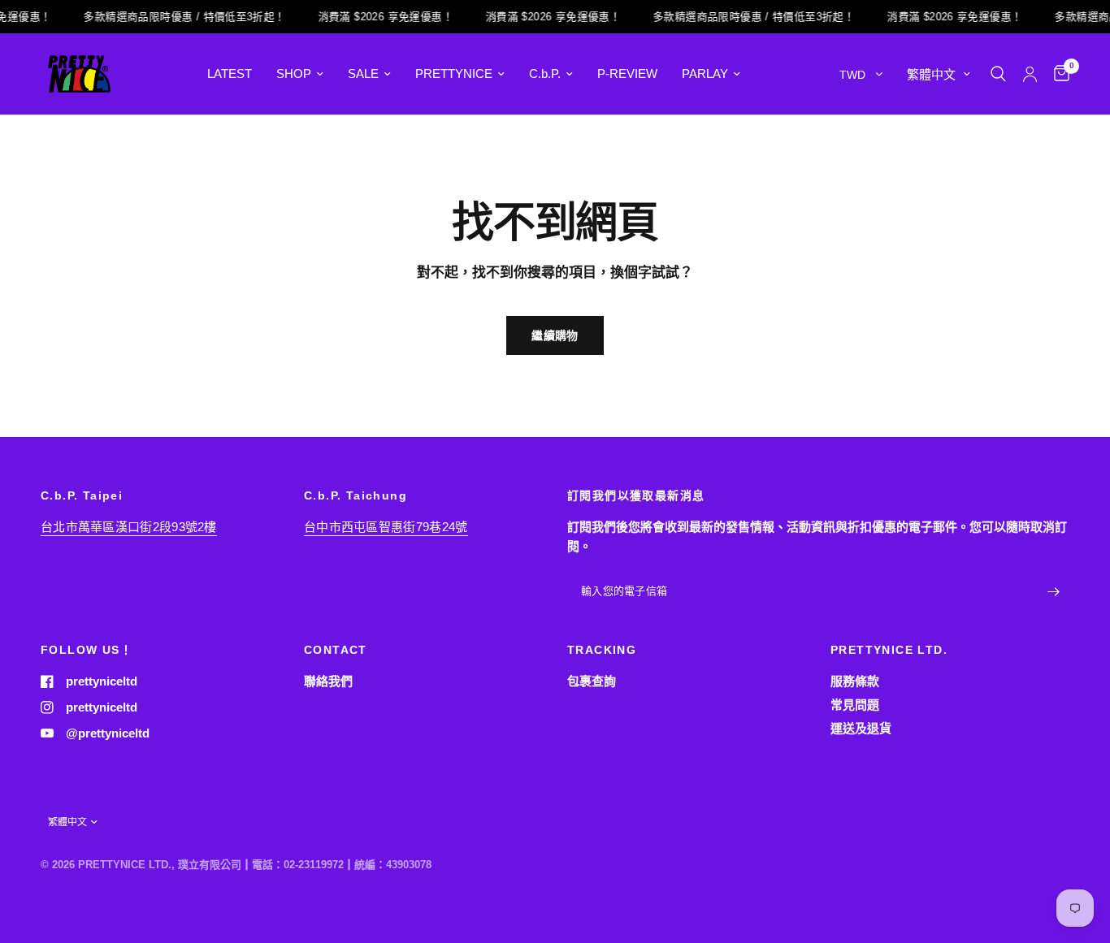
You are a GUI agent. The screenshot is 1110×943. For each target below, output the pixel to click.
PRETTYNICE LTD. (888, 649)
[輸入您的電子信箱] (1053, 592)
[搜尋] (998, 74)
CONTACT (335, 649)
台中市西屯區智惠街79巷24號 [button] (386, 527)
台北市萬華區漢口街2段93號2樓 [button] (129, 527)
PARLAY (705, 73)
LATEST (229, 73)
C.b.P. (545, 73)
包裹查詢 (591, 681)
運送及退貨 (860, 728)
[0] (1057, 74)
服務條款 (854, 681)
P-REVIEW (627, 73)
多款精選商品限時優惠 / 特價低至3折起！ (178, 16)
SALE (363, 73)
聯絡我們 (328, 681)
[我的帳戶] (1030, 74)
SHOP (293, 73)
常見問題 (854, 705)
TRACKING (601, 649)
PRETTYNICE (453, 73)
